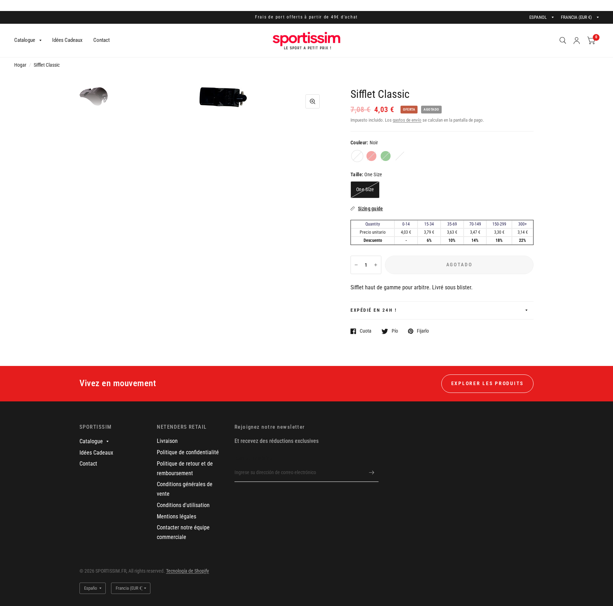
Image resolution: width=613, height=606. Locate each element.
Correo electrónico (253, 458)
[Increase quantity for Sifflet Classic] (375, 265)
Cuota (365, 331)
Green (385, 156)
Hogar (20, 65)
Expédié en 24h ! (373, 310)
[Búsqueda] (563, 40)
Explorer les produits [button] (487, 383)
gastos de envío (407, 120)
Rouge (371, 156)
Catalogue (24, 40)
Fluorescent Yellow (400, 156)
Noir (357, 156)
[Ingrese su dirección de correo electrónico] (371, 472)
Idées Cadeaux (67, 40)
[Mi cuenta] (577, 40)
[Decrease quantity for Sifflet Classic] (356, 265)
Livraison (167, 441)
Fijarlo (423, 331)
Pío (395, 331)
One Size (365, 189)
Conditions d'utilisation (183, 505)
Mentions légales (176, 516)
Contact (101, 40)
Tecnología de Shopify (187, 571)
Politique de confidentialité (188, 452)
